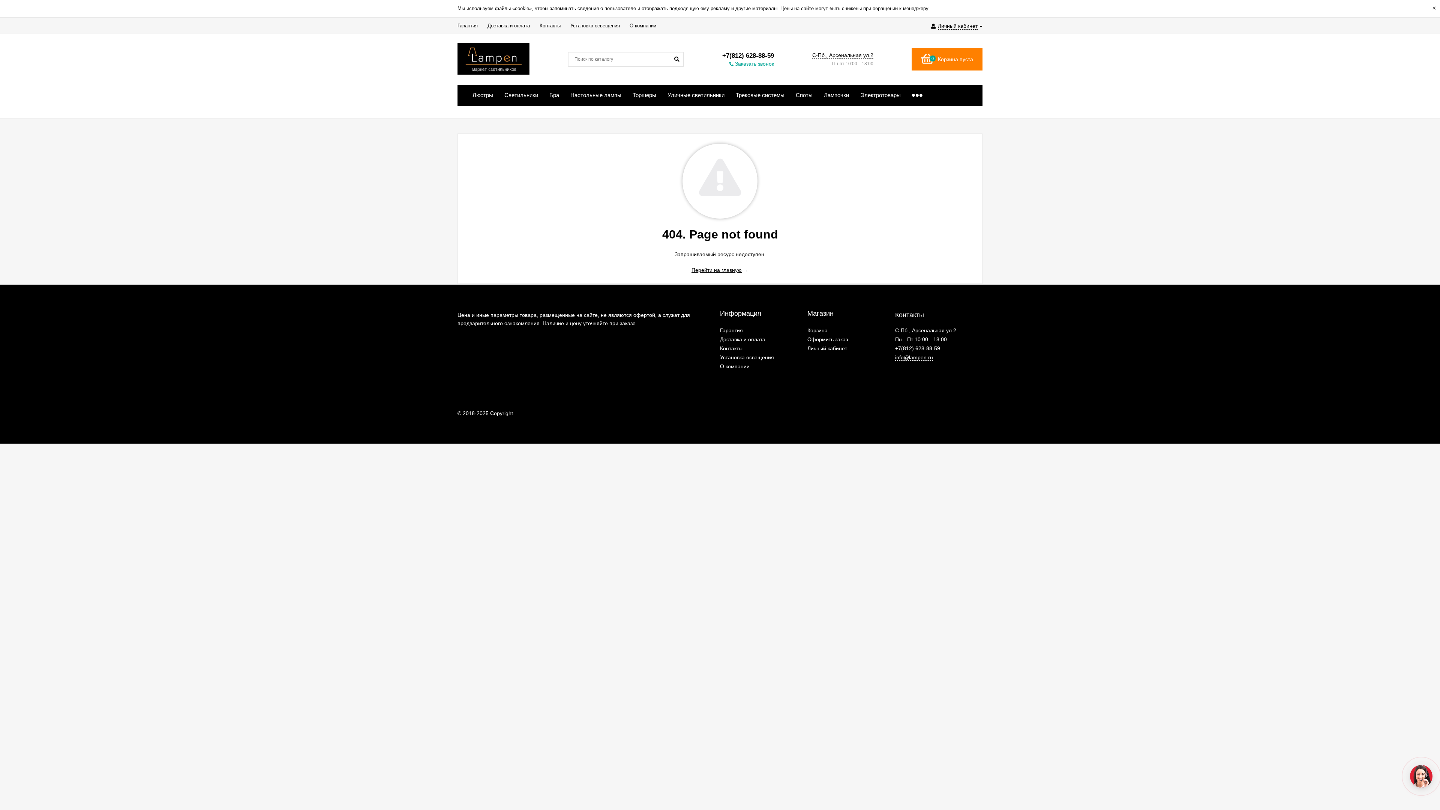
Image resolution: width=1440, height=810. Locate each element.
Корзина (817, 330)
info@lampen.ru (914, 357)
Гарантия (731, 330)
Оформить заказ (827, 339)
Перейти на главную (717, 270)
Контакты (731, 348)
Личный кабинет (827, 348)
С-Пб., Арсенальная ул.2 (842, 55)
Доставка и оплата (742, 339)
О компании (735, 366)
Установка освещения (747, 357)
